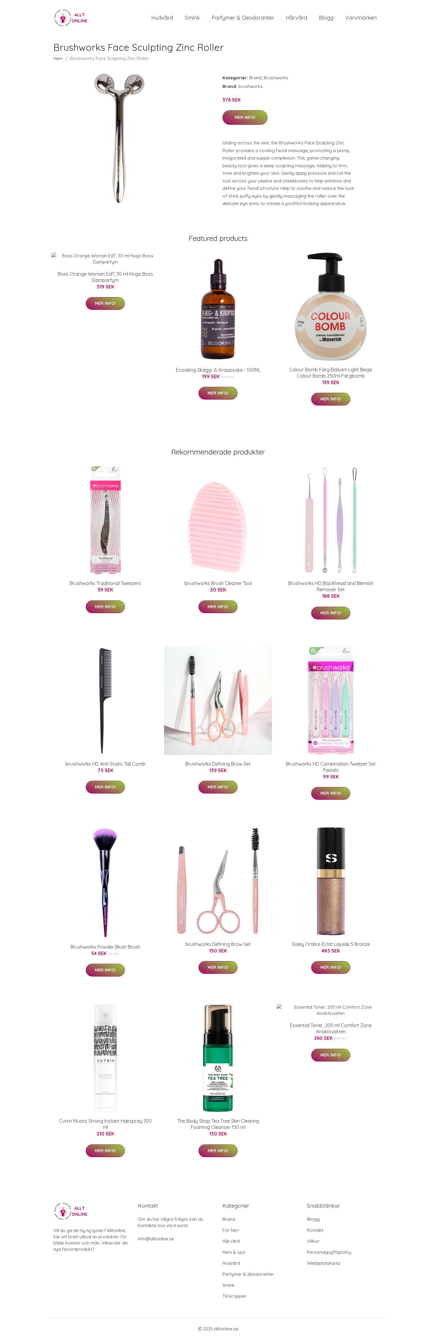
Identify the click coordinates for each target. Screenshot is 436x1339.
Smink (192, 17)
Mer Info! (245, 117)
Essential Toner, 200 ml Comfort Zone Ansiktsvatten (331, 1028)
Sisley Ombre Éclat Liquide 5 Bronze (331, 944)
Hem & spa (233, 1252)
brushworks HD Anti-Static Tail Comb (105, 764)
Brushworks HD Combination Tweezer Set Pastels (331, 767)
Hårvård (296, 17)
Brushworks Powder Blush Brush (105, 947)
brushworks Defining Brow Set (218, 944)
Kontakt (315, 1230)
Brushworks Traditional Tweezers (105, 583)
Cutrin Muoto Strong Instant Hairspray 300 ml (105, 1124)
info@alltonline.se (156, 1239)
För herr (230, 1230)
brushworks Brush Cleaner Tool (218, 583)
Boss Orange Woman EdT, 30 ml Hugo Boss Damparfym (105, 277)
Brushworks (276, 78)
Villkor (313, 1241)
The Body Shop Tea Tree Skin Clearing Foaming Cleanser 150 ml (218, 1124)
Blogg (326, 17)
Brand (255, 78)
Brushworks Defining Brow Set (218, 764)
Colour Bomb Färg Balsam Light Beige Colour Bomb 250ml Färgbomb (330, 373)
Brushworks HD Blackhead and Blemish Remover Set (330, 586)
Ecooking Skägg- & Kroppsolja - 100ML (218, 370)
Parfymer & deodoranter (243, 17)
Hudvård (162, 17)
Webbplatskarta (323, 1263)
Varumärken (361, 17)
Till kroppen (234, 1296)
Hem (58, 58)
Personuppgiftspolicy (329, 1252)
